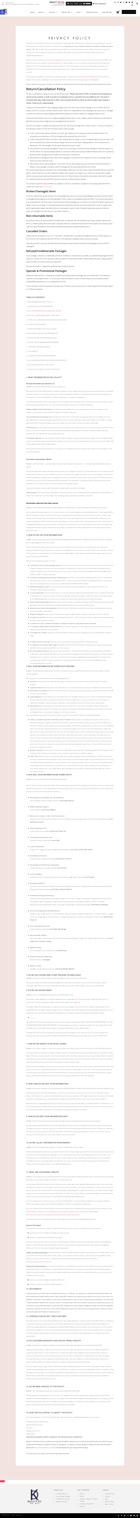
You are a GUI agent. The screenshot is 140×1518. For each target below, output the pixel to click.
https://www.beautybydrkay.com (54, 60)
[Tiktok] (132, 5)
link (79, 1002)
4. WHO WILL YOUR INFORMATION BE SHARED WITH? (42, 315)
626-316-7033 (46, 187)
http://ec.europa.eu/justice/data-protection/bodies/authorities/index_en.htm (55, 1215)
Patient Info (65, 12)
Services (52, 12)
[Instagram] (115, 2)
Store (78, 12)
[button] (2, 12)
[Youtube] (126, 2)
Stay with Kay (107, 12)
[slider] (88, 3)
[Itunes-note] (123, 2)
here (32, 1002)
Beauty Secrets (92, 12)
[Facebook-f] (118, 2)
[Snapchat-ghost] (129, 2)
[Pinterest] (132, 2)
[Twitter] (120, 2)
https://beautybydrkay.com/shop (45, 1448)
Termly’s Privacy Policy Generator (59, 1453)
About (41, 12)
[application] (79, 4)
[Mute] (84, 4)
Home (32, 12)
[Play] (68, 4)
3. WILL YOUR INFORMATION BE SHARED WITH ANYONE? (43, 311)
